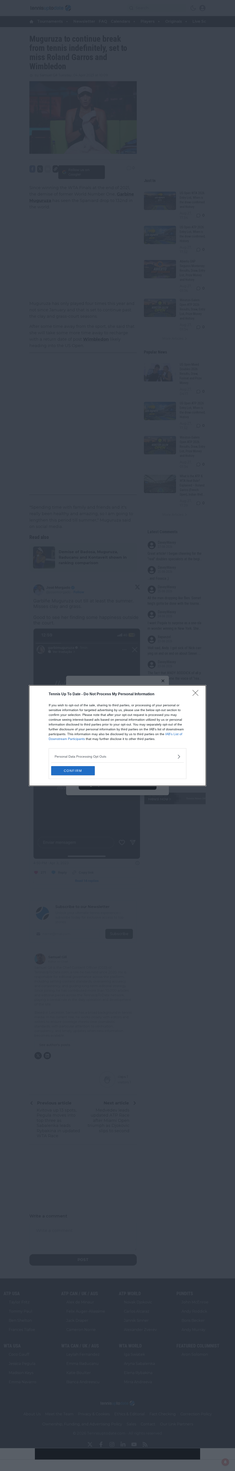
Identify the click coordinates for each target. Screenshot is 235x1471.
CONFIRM (73, 771)
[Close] (197, 694)
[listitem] (117, 756)
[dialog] (117, 735)
